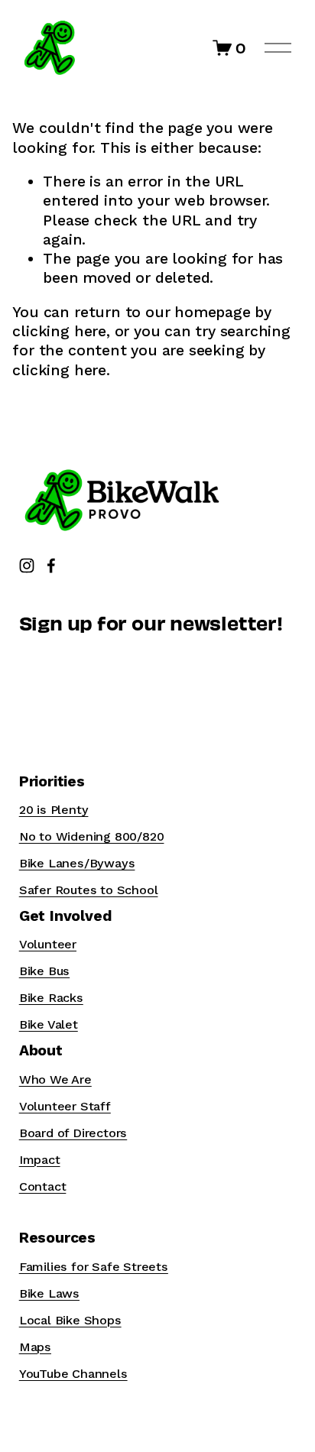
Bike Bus (44, 971)
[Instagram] (26, 565)
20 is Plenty (54, 809)
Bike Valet (48, 1024)
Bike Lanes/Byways (77, 863)
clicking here (59, 331)
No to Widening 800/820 (91, 836)
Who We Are (55, 1079)
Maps (35, 1347)
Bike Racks (51, 997)
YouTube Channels (73, 1373)
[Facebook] (51, 565)
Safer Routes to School (88, 890)
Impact (39, 1159)
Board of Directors (73, 1133)
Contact (43, 1186)
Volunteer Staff (65, 1106)
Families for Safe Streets (93, 1266)
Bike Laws (49, 1293)
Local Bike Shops (70, 1320)
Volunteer (47, 944)
